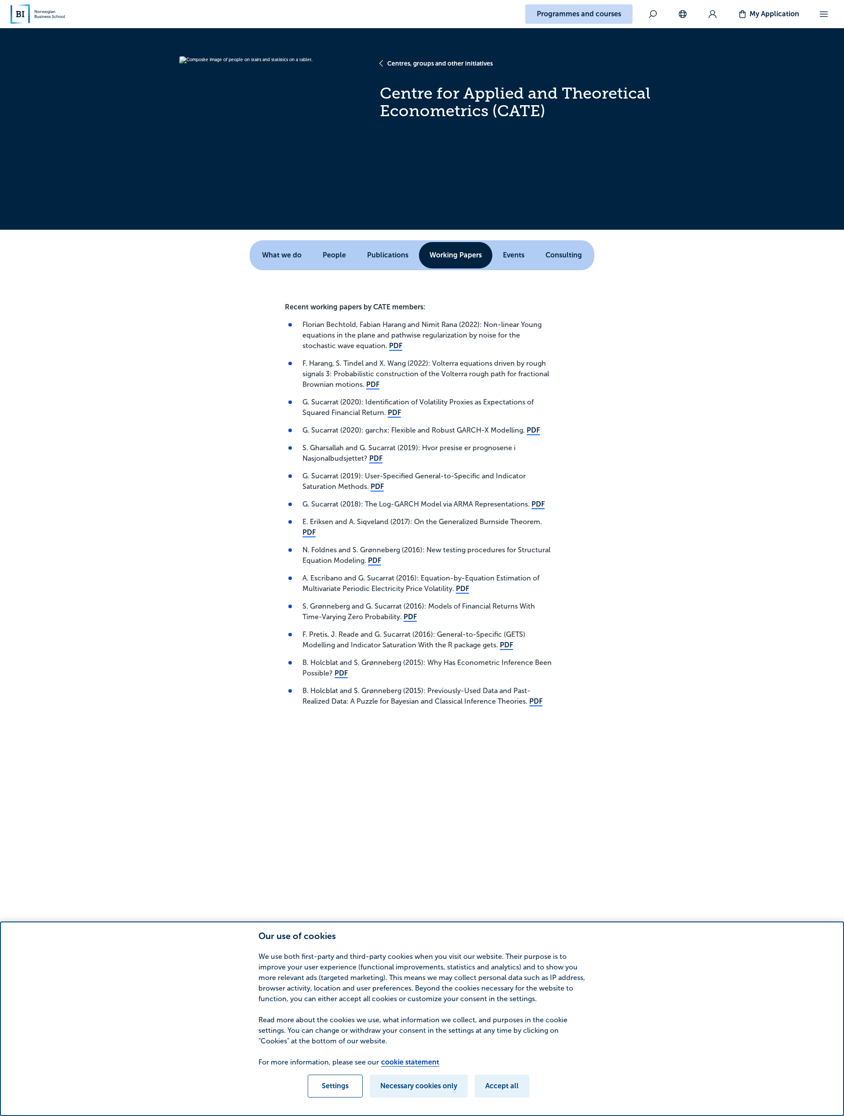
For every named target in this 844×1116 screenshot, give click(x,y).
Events (513, 255)
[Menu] (823, 14)
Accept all (502, 1086)
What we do (282, 255)
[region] (422, 1018)
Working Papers (455, 255)
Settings (335, 1086)
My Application (774, 14)
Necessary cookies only (418, 1086)
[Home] (38, 14)
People (334, 255)
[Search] (652, 14)
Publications (387, 255)
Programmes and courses (579, 14)
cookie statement (410, 1062)
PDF (395, 345)
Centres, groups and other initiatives (440, 63)
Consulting (564, 255)
